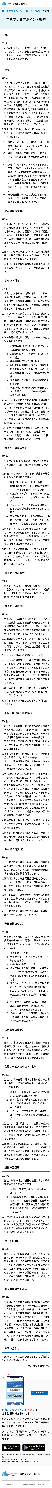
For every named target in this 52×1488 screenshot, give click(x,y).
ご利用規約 (35, 11)
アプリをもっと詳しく (39, 1392)
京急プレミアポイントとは (17, 11)
